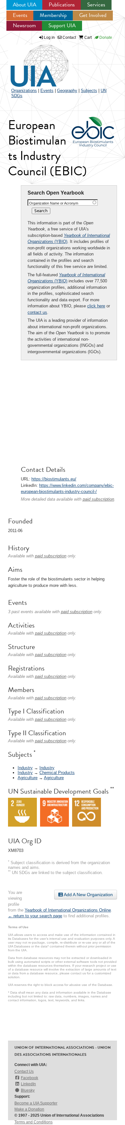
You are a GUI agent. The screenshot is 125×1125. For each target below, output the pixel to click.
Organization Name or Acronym (53, 203)
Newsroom (24, 25)
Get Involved (92, 15)
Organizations (24, 90)
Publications (62, 5)
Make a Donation (29, 1109)
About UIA (24, 5)
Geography (67, 90)
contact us (37, 312)
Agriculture (28, 777)
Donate (105, 37)
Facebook (29, 1078)
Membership (53, 15)
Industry (25, 767)
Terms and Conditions (33, 1122)
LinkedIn (28, 1084)
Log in (49, 37)
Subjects (89, 90)
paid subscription (98, 499)
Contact (69, 37)
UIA (32, 62)
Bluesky (28, 1090)
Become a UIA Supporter (35, 1103)
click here (96, 306)
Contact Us (24, 1071)
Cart (87, 37)
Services (96, 5)
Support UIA (62, 25)
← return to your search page (35, 915)
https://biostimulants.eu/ (53, 479)
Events (20, 15)
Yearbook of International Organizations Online (68, 910)
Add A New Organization (88, 894)
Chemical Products (57, 772)
